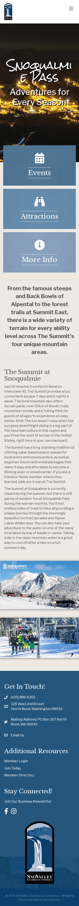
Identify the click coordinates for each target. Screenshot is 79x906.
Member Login (16, 761)
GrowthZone (51, 899)
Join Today (12, 768)
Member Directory (19, 775)
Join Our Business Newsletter (28, 801)
